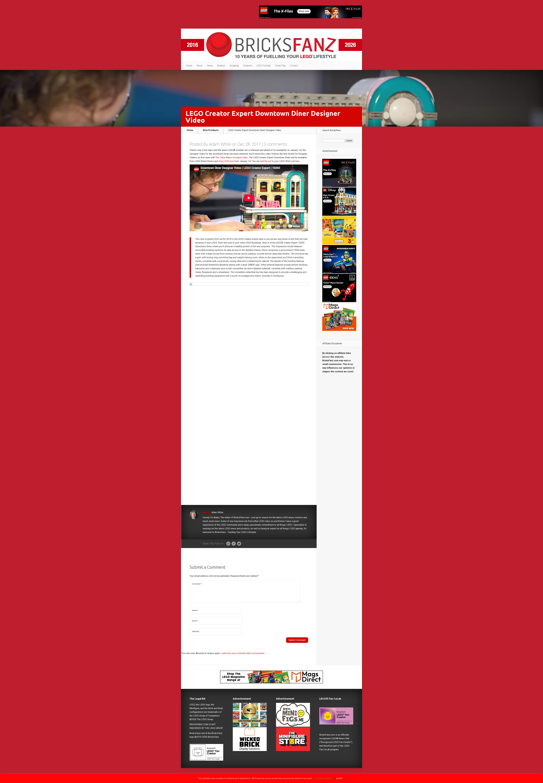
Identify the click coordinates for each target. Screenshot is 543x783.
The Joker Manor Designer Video (231, 157)
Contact (294, 65)
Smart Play (280, 65)
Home (189, 65)
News (210, 65)
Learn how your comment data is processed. (243, 653)
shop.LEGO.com (226, 161)
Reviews (221, 65)
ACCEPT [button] (339, 778)
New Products (210, 130)
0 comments (275, 144)
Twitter (239, 543)
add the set (265, 161)
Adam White (220, 144)
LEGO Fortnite (263, 65)
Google (228, 543)
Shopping (234, 65)
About (200, 65)
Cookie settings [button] (323, 778)
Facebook (233, 543)
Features (247, 65)
